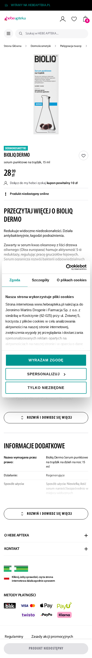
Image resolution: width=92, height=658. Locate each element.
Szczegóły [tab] (40, 280)
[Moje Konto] (63, 19)
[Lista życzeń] (74, 19)
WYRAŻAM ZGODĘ (46, 360)
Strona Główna (13, 46)
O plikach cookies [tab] (72, 280)
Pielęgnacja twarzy (71, 46)
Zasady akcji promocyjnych (52, 637)
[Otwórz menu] (8, 34)
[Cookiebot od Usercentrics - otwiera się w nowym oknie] (66, 267)
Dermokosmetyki (41, 46)
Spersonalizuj (43, 374)
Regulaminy (14, 637)
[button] (46, 94)
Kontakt (11, 549)
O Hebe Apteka (16, 535)
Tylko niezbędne (46, 388)
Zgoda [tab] (14, 280)
